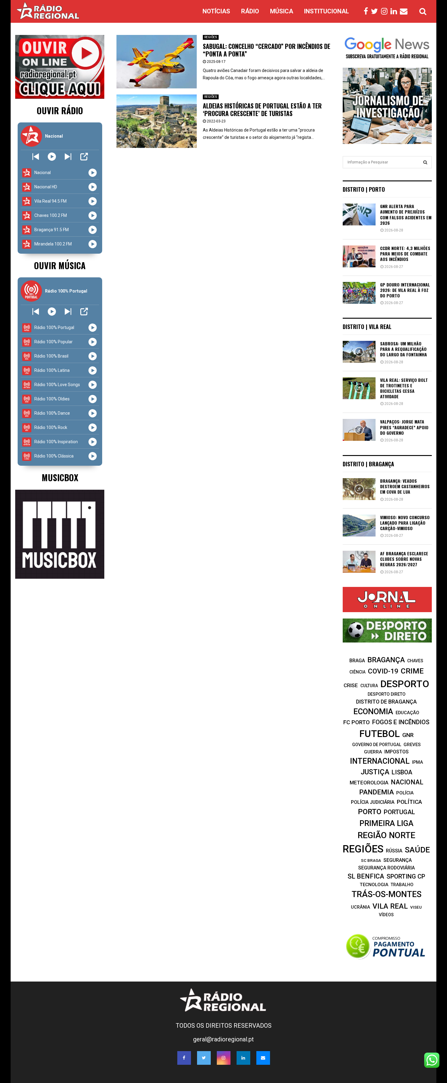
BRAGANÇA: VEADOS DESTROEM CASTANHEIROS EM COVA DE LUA (405, 486)
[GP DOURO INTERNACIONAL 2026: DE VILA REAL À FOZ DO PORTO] (359, 293)
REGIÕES (210, 37)
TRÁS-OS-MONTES (386, 894)
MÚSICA (281, 11)
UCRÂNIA (360, 907)
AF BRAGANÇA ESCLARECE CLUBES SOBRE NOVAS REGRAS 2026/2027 (404, 558)
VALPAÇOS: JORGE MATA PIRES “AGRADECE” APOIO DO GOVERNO (404, 427)
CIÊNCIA (357, 672)
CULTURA (369, 685)
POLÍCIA (405, 793)
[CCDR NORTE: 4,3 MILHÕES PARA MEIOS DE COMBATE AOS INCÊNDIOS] (359, 256)
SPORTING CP (405, 876)
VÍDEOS (386, 914)
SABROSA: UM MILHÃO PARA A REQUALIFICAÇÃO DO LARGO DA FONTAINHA (403, 349)
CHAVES (415, 660)
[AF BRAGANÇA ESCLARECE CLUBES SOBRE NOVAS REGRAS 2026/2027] (359, 562)
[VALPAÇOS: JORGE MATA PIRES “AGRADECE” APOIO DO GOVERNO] (359, 430)
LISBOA (402, 772)
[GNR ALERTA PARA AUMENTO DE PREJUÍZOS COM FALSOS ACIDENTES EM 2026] (359, 214)
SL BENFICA (366, 876)
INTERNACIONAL (380, 761)
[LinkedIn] (395, 11)
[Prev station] (68, 157)
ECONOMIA (373, 711)
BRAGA (357, 660)
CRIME (412, 671)
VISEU (416, 907)
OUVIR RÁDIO (60, 110)
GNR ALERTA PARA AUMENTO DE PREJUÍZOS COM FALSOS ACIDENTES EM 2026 (405, 214)
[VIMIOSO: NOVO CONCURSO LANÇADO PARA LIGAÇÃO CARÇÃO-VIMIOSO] (359, 525)
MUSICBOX (60, 477)
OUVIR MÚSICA (59, 265)
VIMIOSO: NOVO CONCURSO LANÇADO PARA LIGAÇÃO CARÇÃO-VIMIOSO (405, 522)
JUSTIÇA (375, 772)
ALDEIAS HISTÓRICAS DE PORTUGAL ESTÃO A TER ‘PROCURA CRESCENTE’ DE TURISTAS (262, 109)
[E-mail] (405, 11)
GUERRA (373, 752)
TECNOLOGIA (374, 884)
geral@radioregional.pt (223, 1039)
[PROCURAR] (425, 162)
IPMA (417, 762)
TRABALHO (402, 884)
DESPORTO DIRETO (386, 694)
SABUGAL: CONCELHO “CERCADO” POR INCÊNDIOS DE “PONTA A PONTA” (266, 50)
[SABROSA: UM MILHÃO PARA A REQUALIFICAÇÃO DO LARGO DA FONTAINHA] (359, 352)
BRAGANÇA (386, 660)
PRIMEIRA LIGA (386, 823)
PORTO (369, 811)
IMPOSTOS (396, 752)
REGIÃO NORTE (386, 835)
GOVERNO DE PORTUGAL (376, 744)
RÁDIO (250, 11)
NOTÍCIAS (216, 11)
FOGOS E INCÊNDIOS (400, 722)
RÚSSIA (394, 851)
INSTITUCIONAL (326, 11)
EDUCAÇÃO (407, 712)
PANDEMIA (376, 792)
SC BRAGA (371, 860)
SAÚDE (417, 849)
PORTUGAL (399, 812)
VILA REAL (390, 906)
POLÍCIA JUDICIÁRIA (372, 802)
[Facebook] (367, 11)
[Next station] (36, 157)
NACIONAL (407, 782)
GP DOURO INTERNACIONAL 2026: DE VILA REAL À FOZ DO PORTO (405, 290)
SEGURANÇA (397, 860)
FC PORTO (356, 722)
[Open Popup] (84, 157)
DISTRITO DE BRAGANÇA (386, 702)
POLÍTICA (409, 801)
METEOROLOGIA (369, 783)
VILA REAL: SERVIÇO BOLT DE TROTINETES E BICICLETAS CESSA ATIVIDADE (404, 388)
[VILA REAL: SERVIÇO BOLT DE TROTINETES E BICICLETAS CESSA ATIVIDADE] (359, 388)
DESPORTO (404, 684)
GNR (408, 735)
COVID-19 (383, 671)
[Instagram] (385, 11)
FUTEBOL (379, 733)
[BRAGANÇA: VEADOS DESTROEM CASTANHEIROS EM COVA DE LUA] (359, 489)
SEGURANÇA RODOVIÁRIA (386, 868)
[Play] (52, 157)
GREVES (412, 744)
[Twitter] (376, 11)
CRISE (351, 685)
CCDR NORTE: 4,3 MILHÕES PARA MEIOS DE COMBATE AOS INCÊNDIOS (405, 253)
